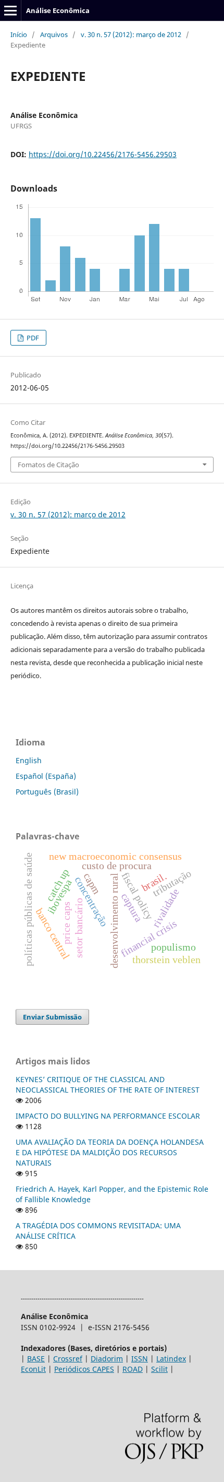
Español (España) (46, 776)
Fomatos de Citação (48, 464)
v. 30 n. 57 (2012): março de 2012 (131, 34)
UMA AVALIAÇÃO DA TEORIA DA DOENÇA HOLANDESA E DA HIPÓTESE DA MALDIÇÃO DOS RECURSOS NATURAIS (110, 1152)
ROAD (132, 1369)
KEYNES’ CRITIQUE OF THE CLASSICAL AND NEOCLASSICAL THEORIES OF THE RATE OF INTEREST (108, 1084)
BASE (36, 1359)
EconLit (33, 1369)
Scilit (159, 1369)
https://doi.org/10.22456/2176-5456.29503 (103, 154)
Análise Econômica (58, 10)
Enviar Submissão (52, 1017)
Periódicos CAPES (84, 1369)
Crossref (67, 1359)
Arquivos (54, 34)
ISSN (139, 1359)
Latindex (171, 1359)
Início (18, 34)
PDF (32, 337)
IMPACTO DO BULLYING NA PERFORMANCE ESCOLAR (108, 1116)
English (29, 760)
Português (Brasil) (47, 792)
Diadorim (107, 1359)
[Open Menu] (10, 10)
